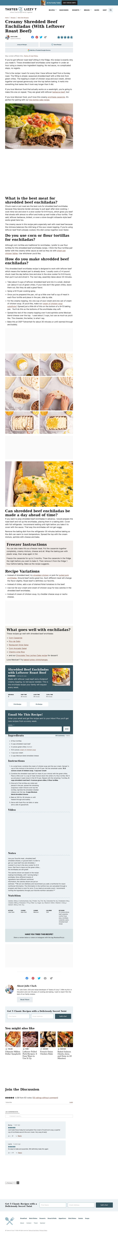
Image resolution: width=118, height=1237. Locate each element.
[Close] (89, 595)
